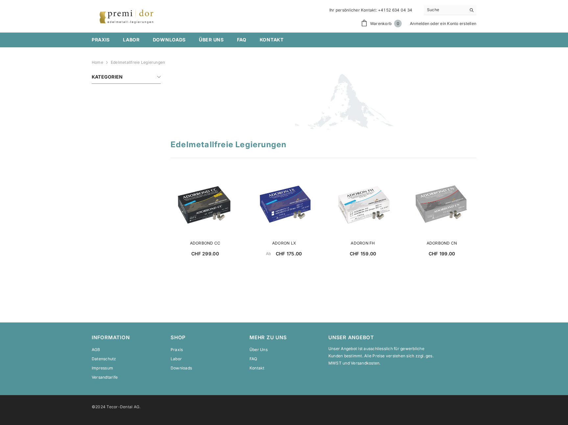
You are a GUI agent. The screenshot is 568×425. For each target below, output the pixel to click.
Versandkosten (365, 363)
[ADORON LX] (284, 206)
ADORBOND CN (442, 243)
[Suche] (450, 10)
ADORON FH (363, 243)
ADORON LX (284, 243)
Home (97, 62)
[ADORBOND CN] (442, 206)
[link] (323, 101)
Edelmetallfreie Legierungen (138, 62)
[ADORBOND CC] (205, 206)
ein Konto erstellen (458, 23)
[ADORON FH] (363, 206)
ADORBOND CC (205, 243)
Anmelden (419, 23)
